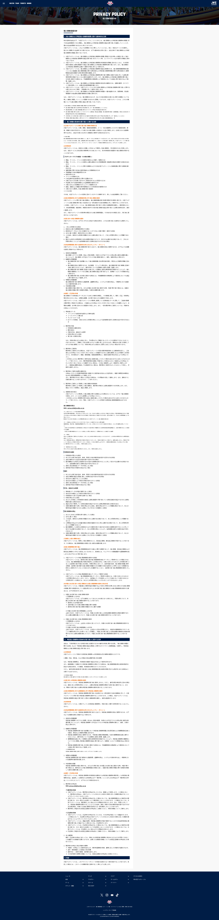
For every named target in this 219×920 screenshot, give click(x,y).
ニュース (67, 876)
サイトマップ (114, 906)
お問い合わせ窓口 (128, 906)
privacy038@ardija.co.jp (76, 408)
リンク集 (108, 906)
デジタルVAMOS (137, 876)
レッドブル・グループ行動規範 (109, 910)
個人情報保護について (100, 906)
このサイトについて (91, 906)
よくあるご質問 (120, 906)
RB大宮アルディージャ (139, 879)
